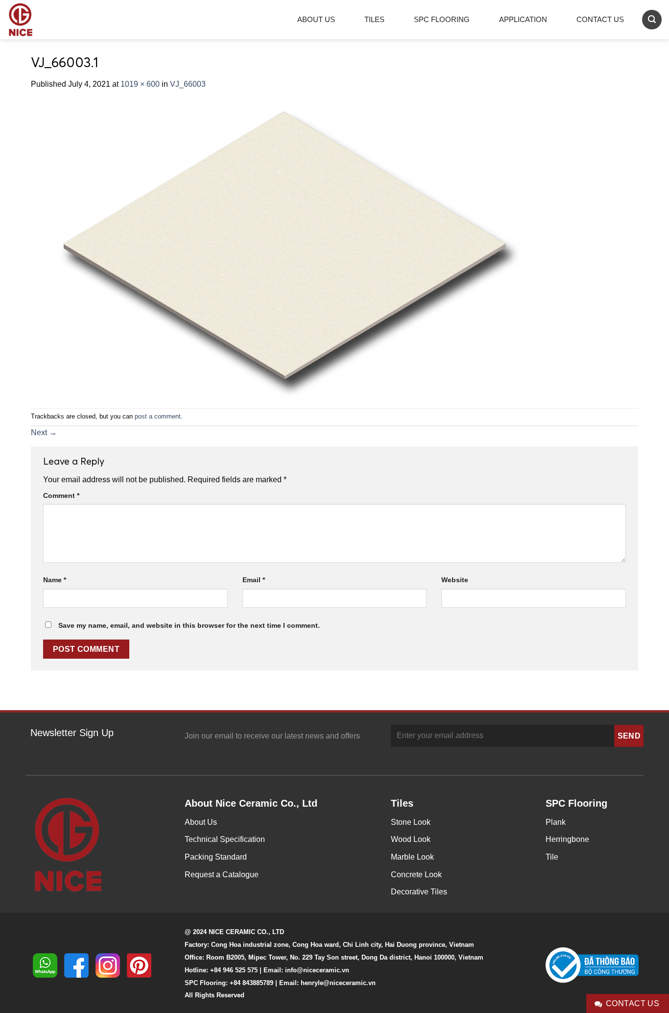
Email (253, 580)
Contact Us (600, 19)
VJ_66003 (188, 84)
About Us (316, 19)
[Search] (652, 19)
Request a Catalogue (222, 874)
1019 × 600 (140, 84)
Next (44, 432)
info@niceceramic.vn (317, 970)
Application (523, 19)
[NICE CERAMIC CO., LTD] (34, 19)
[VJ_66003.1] (280, 249)
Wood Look (410, 839)
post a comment (158, 416)
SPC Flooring (442, 19)
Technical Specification (225, 839)
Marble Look (412, 857)
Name (54, 580)
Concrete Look (416, 874)
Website (454, 580)
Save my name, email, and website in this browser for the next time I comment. (189, 625)
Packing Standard (216, 857)
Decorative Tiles (419, 892)
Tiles (374, 19)
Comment (61, 495)
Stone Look (410, 822)
